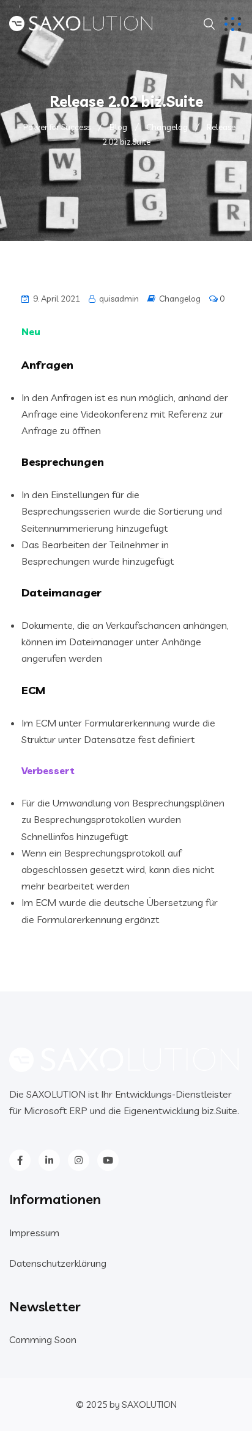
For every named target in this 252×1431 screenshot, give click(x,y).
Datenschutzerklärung (57, 1263)
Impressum (34, 1232)
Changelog (180, 298)
